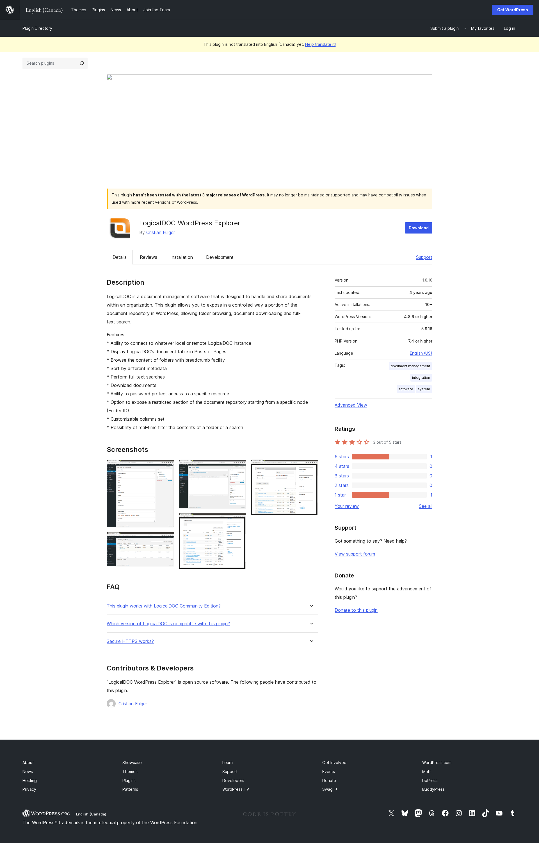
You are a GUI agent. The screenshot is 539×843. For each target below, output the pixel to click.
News (27, 771)
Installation (181, 257)
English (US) (421, 353)
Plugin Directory (37, 28)
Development (220, 257)
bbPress (430, 780)
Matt (426, 771)
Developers (233, 780)
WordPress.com (436, 762)
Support (424, 257)
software (405, 389)
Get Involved (334, 762)
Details (120, 257)
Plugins (129, 780)
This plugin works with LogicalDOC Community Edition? (164, 606)
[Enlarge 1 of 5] (167, 467)
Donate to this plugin (356, 610)
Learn (227, 762)
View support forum (355, 554)
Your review (347, 506)
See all (425, 506)
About (28, 762)
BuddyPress (433, 789)
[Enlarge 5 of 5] (311, 467)
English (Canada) (91, 814)
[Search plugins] (82, 63)
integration (421, 377)
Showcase (132, 762)
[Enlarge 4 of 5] (238, 521)
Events (328, 771)
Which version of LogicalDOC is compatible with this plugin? (168, 623)
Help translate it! (320, 44)
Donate (329, 780)
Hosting (29, 780)
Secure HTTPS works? (130, 641)
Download (419, 227)
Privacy (29, 789)
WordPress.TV (235, 789)
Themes (130, 771)
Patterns (130, 789)
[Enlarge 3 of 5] (238, 467)
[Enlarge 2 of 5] (167, 539)
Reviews (148, 257)
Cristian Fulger (160, 232)
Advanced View (351, 405)
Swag (329, 789)
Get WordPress (512, 9)
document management (410, 366)
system (424, 389)
